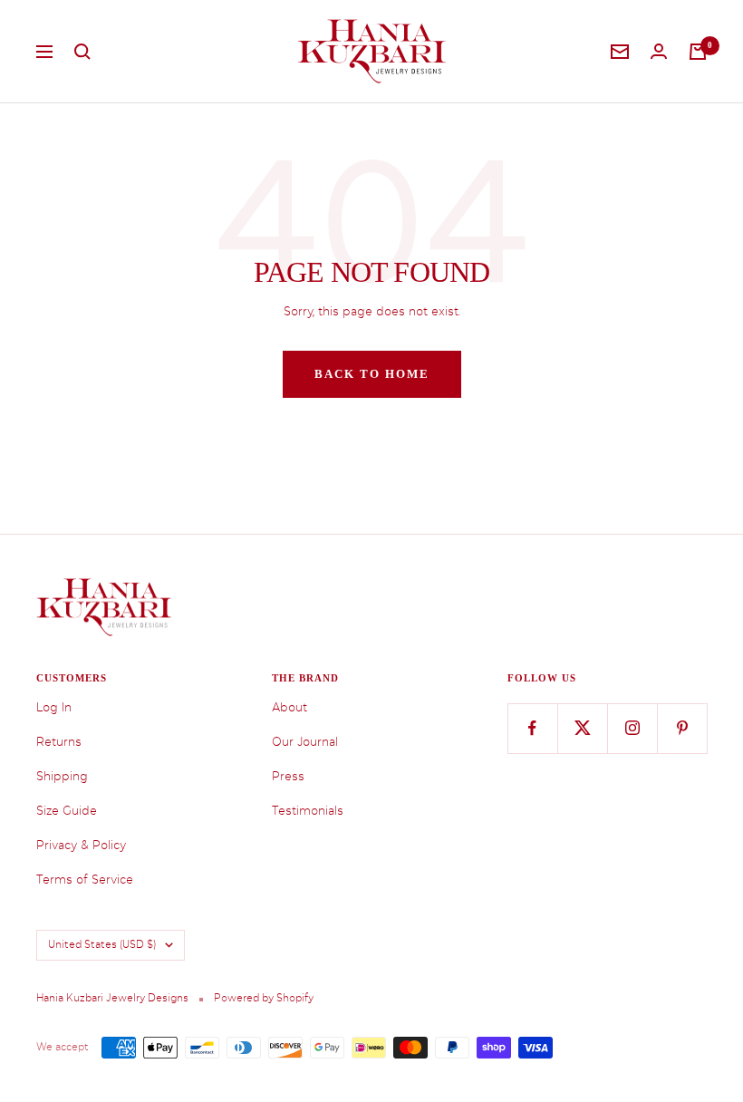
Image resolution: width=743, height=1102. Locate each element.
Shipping (62, 776)
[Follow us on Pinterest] (682, 728)
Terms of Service (84, 879)
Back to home (371, 374)
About (289, 707)
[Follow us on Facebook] (532, 728)
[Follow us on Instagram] (632, 728)
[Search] (82, 52)
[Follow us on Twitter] (582, 728)
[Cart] (698, 52)
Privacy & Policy (81, 845)
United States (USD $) (102, 945)
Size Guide (66, 810)
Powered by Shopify (264, 998)
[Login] (659, 51)
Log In (54, 707)
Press (288, 776)
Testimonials (307, 810)
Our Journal (305, 741)
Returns (59, 741)
